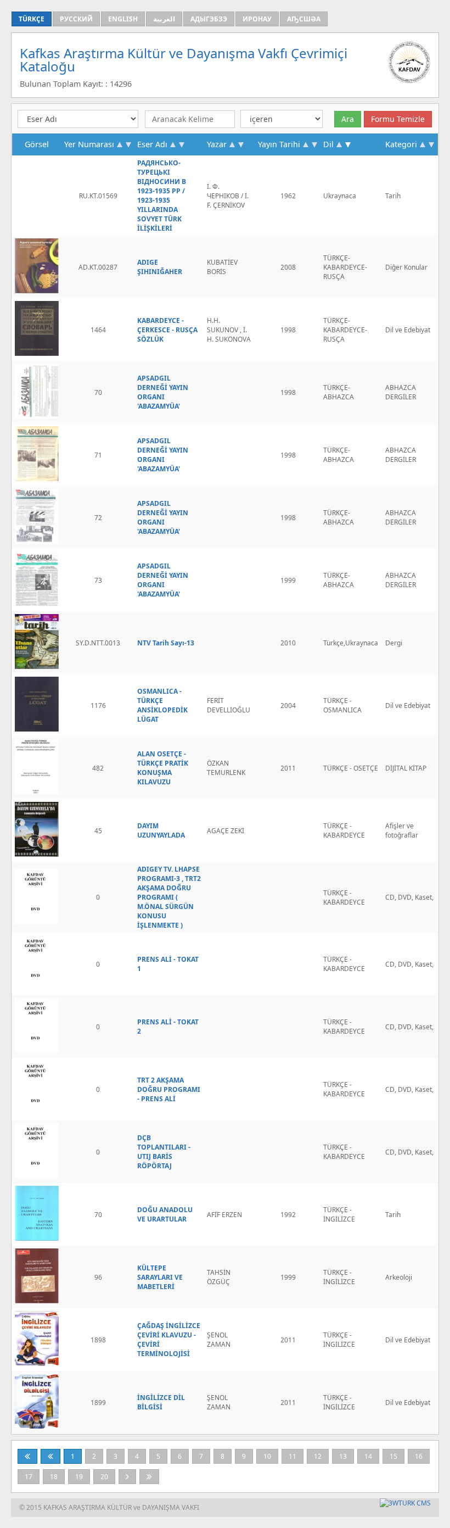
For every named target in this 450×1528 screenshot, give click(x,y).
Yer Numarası (89, 144)
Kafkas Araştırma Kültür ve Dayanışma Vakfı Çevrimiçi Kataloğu (183, 59)
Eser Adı (152, 144)
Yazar (217, 144)
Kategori (401, 144)
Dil (328, 144)
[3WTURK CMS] (405, 1503)
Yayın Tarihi (279, 144)
